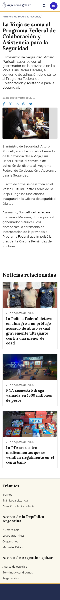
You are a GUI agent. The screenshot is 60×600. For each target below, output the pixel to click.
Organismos (10, 541)
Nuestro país (10, 530)
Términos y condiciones (17, 572)
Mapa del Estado (13, 547)
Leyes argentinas (13, 535)
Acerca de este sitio (14, 566)
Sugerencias (10, 578)
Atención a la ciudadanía (18, 506)
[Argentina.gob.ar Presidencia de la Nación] (16, 5)
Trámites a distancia (15, 500)
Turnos (7, 494)
